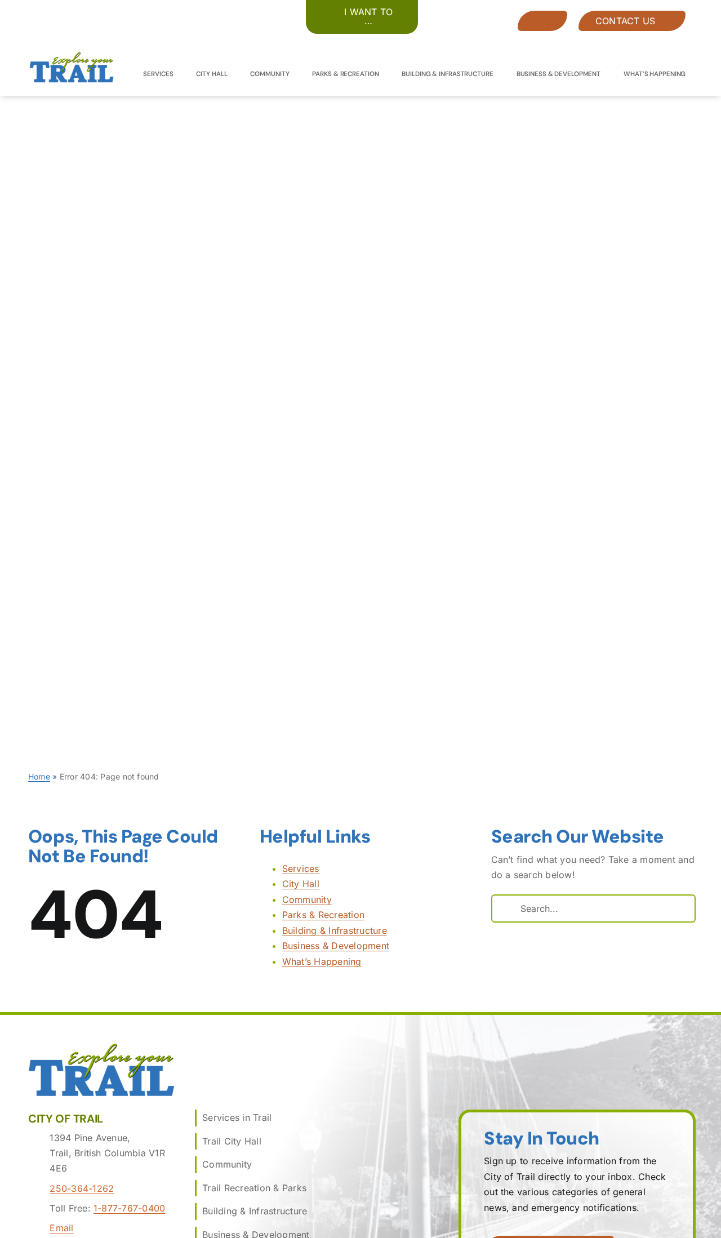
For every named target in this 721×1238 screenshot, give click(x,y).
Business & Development (335, 945)
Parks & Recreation (323, 914)
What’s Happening (322, 961)
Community (307, 899)
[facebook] (639, 36)
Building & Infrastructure (334, 930)
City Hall (300, 883)
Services (300, 868)
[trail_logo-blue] (71, 56)
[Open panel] (542, 21)
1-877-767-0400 (129, 1208)
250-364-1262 (82, 1188)
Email (61, 1227)
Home (39, 776)
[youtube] (681, 36)
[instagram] (660, 36)
